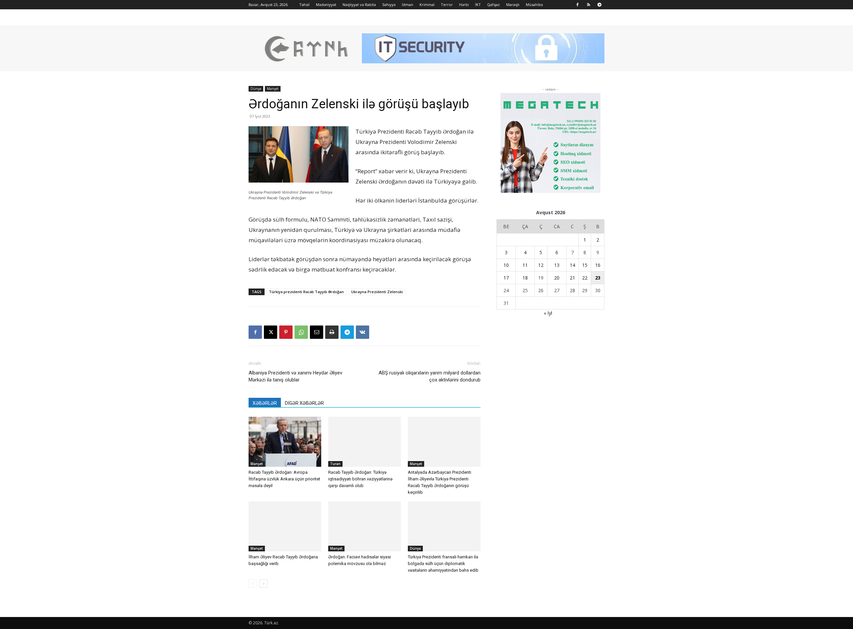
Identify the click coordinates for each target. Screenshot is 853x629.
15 (584, 265)
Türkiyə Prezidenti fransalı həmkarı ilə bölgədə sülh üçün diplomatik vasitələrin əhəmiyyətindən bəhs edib (443, 563)
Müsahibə (534, 4)
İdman (407, 4)
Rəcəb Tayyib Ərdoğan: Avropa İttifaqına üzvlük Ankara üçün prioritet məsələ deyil (284, 479)
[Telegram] (599, 4)
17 (506, 278)
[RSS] (588, 4)
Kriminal (427, 4)
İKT (478, 4)
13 (556, 265)
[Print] (332, 332)
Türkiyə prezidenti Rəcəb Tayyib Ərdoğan (306, 291)
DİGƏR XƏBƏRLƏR (304, 403)
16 (597, 265)
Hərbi (464, 4)
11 (525, 265)
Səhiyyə (389, 4)
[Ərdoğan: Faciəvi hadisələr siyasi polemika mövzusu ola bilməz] (364, 526)
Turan (335, 463)
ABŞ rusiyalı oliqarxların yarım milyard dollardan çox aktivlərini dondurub (429, 376)
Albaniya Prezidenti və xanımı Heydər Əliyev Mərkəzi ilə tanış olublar (295, 376)
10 (506, 265)
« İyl (548, 313)
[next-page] (263, 583)
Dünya (256, 88)
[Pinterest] (286, 332)
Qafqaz (493, 4)
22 (584, 278)
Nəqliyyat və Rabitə (359, 4)
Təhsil (304, 4)
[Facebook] (577, 4)
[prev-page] (253, 583)
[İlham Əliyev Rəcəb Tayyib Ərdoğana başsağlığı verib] (285, 526)
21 (572, 278)
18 (525, 278)
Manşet (273, 88)
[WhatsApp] (301, 332)
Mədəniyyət (326, 4)
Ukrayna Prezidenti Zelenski (377, 291)
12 (540, 265)
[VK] (362, 332)
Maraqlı (512, 4)
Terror (447, 4)
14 (572, 265)
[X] (270, 332)
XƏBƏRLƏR (265, 403)
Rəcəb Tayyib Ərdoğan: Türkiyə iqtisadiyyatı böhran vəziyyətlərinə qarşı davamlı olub (360, 479)
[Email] (316, 332)
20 (556, 278)
